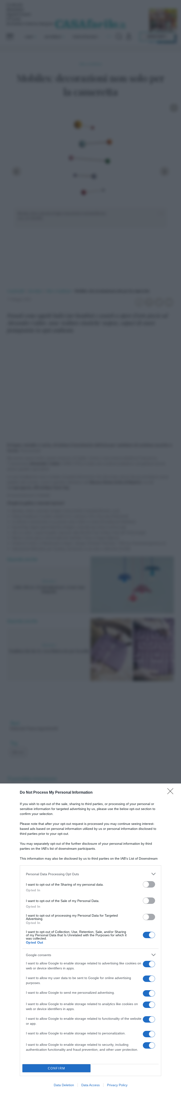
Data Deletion (64, 1085)
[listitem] (90, 873)
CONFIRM (56, 1068)
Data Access (90, 1085)
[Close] (171, 792)
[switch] (149, 884)
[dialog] (90, 938)
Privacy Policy (117, 1085)
